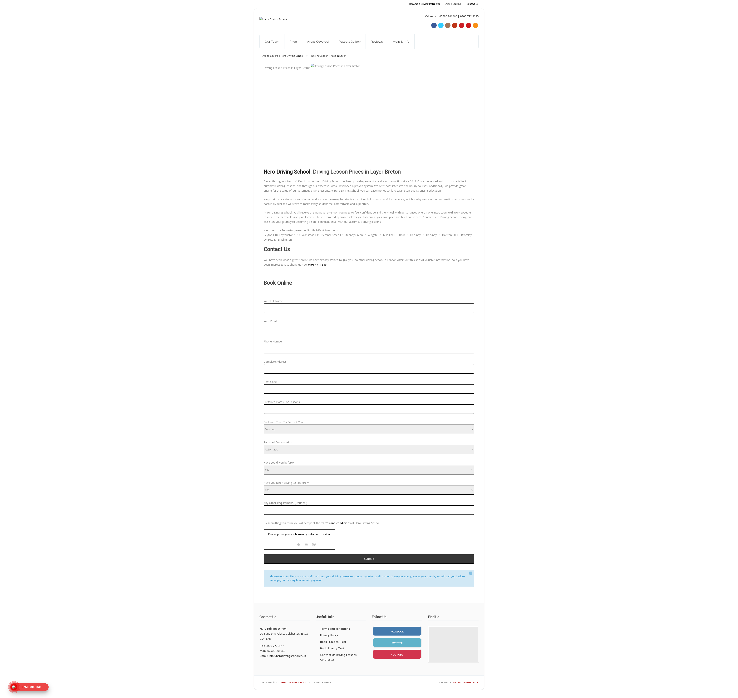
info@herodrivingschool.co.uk (287, 656)
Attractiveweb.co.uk (466, 682)
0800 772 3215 (275, 646)
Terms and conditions (335, 629)
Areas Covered (318, 41)
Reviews (377, 41)
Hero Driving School (287, 172)
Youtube (397, 654)
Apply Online (422, 6)
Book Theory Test (332, 648)
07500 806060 (276, 651)
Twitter (397, 643)
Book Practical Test (333, 642)
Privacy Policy (329, 635)
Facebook (397, 631)
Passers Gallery (350, 41)
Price (293, 41)
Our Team (272, 41)
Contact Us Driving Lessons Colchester (338, 657)
